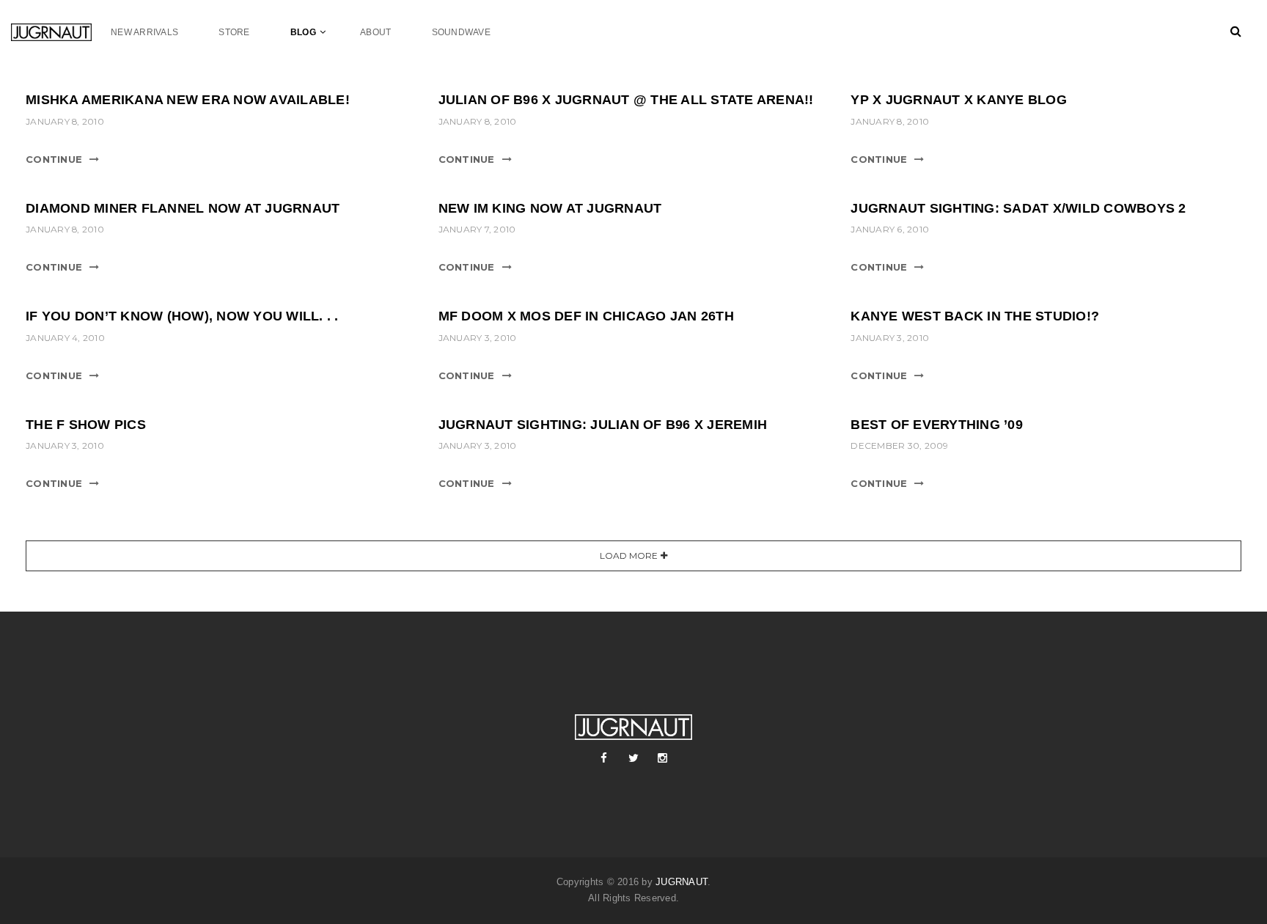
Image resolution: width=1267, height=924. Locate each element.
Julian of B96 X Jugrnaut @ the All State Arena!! (626, 99)
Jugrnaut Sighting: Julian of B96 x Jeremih (603, 424)
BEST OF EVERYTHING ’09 (937, 424)
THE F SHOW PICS (86, 424)
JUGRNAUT (681, 881)
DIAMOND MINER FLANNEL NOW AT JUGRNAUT (182, 208)
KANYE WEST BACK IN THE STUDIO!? (975, 316)
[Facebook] (604, 758)
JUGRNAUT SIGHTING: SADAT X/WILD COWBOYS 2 (1018, 208)
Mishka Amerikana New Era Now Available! (188, 99)
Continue (54, 159)
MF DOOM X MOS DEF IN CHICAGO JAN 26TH (586, 316)
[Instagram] (663, 758)
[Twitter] (633, 758)
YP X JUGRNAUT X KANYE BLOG (959, 99)
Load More (629, 555)
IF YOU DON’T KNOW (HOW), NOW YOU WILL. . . (182, 316)
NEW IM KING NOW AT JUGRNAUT (550, 208)
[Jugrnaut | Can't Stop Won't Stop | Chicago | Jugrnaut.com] (61, 32)
